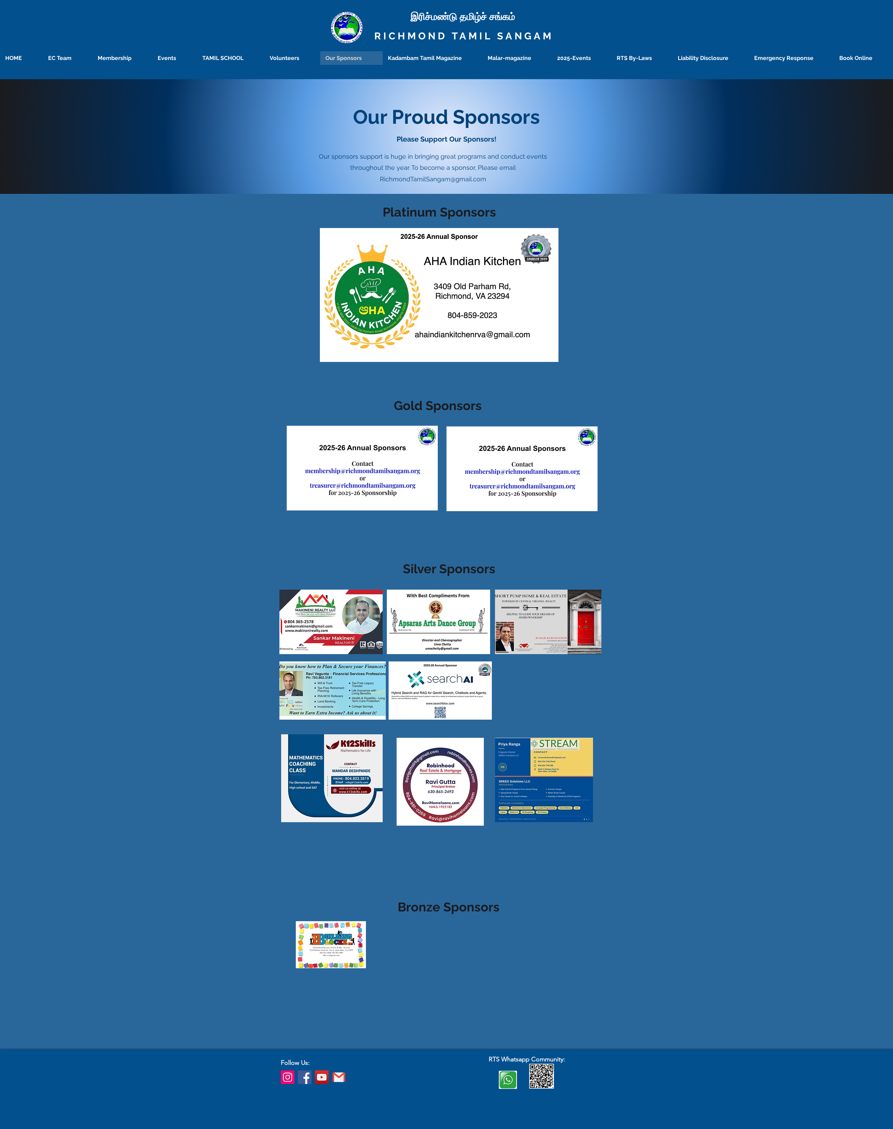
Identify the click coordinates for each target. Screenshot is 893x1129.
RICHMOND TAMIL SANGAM (464, 36)
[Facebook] (305, 1077)
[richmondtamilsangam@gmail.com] (339, 1077)
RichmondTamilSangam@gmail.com (433, 179)
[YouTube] (322, 1077)
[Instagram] (287, 1077)
